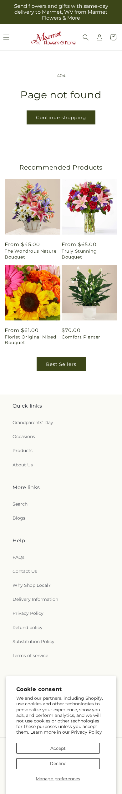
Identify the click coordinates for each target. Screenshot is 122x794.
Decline (58, 763)
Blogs (19, 518)
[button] (86, 37)
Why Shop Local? (32, 585)
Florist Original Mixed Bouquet (30, 339)
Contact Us (25, 571)
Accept (58, 748)
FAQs (18, 557)
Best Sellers (61, 364)
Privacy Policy (86, 732)
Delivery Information (35, 599)
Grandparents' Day (33, 422)
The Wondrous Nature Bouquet (30, 253)
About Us (23, 465)
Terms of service (30, 655)
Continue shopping (61, 117)
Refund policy (28, 627)
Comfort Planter (81, 337)
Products (23, 450)
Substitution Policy (33, 641)
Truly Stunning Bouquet (79, 253)
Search (20, 504)
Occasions (24, 436)
